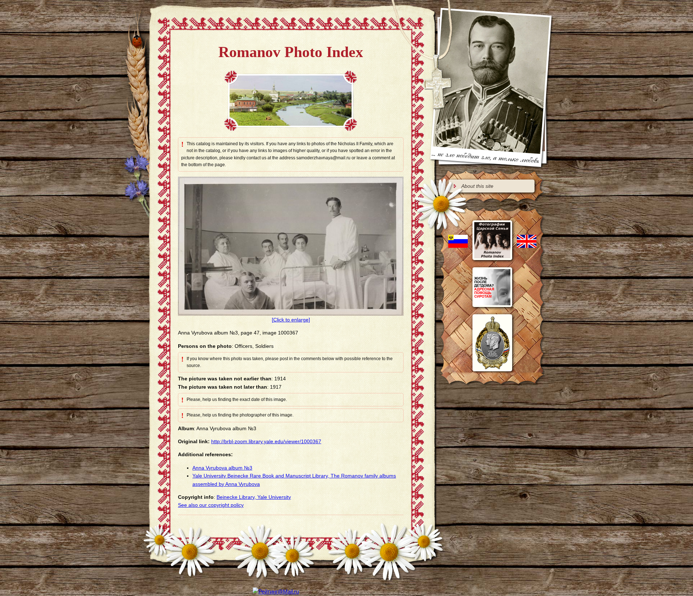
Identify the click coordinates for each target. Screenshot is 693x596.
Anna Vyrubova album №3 (222, 468)
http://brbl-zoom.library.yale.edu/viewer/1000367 (266, 441)
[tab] (492, 186)
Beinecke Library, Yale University (254, 497)
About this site (477, 186)
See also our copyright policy (211, 505)
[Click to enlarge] (291, 320)
